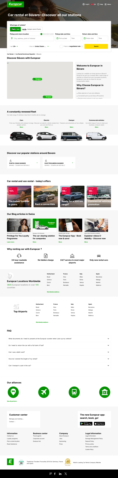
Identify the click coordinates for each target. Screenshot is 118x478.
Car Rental (10, 54)
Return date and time (90, 34)
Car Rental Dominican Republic (25, 54)
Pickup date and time (62, 34)
